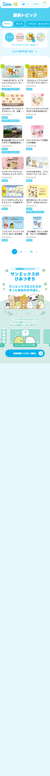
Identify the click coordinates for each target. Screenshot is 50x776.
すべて (7, 23)
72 (31, 251)
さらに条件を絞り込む (22, 51)
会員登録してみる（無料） (25, 353)
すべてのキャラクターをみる (24, 45)
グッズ (19, 23)
